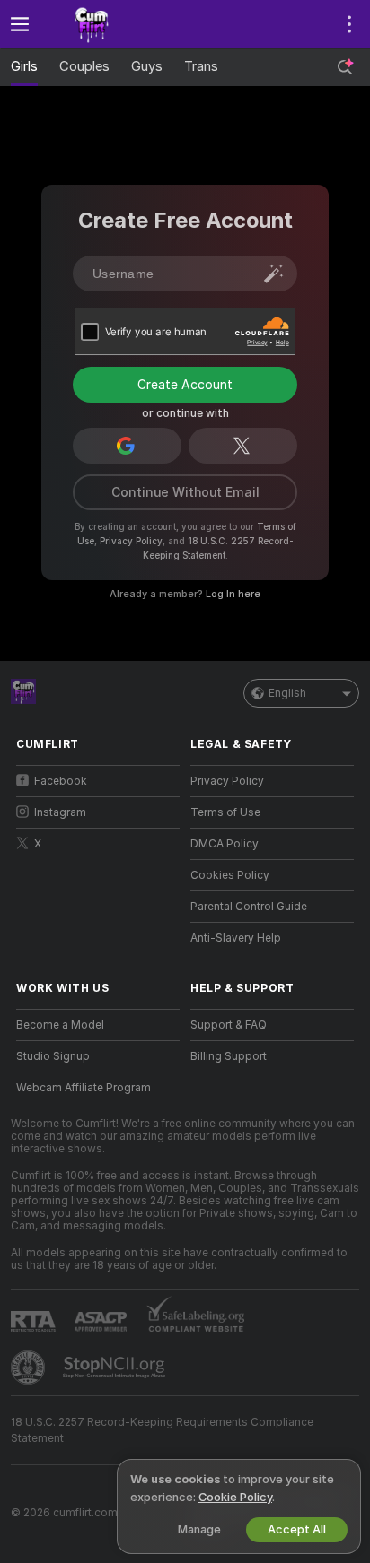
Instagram (60, 812)
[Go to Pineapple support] (29, 1367)
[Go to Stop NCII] (116, 1367)
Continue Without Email (185, 492)
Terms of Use (225, 812)
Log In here (233, 593)
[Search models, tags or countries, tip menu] (345, 67)
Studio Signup (53, 1056)
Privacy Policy (131, 540)
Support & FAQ (228, 1025)
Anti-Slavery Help (235, 938)
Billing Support (228, 1056)
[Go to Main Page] (112, 24)
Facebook (60, 781)
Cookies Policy (229, 875)
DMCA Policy (224, 844)
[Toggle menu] (20, 24)
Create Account (185, 385)
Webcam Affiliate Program (83, 1087)
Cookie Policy (235, 1497)
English (287, 693)
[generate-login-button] (274, 273)
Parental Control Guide (248, 906)
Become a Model (60, 1025)
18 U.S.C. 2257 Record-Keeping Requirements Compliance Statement (162, 1430)
